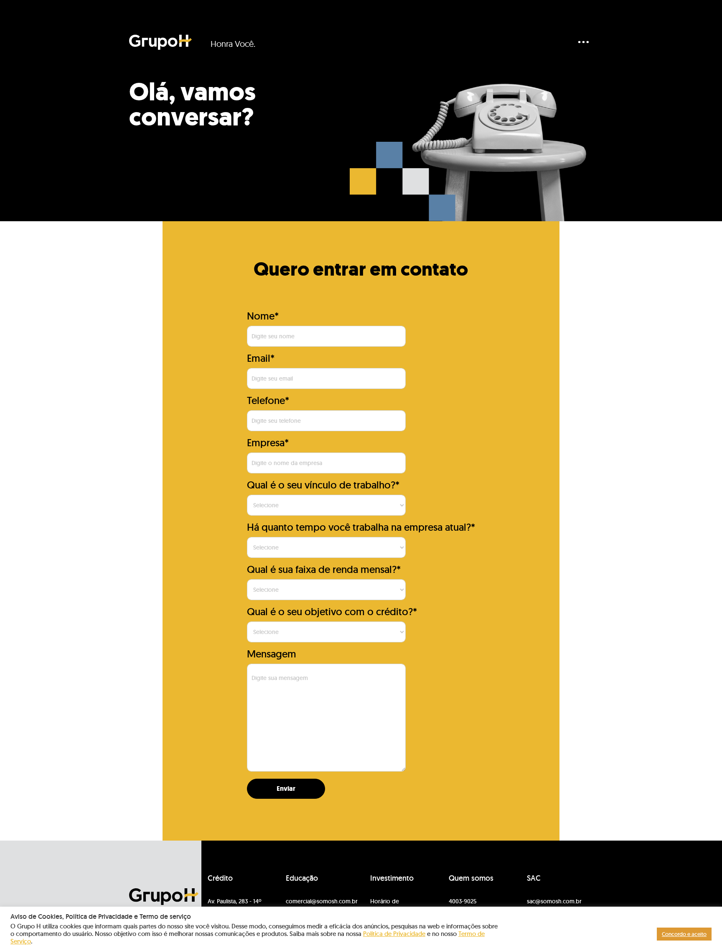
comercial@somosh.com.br (322, 901)
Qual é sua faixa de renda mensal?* (324, 569)
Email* (261, 358)
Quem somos (471, 878)
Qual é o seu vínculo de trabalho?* (323, 484)
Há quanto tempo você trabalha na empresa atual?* (361, 527)
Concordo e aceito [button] (684, 934)
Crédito (220, 878)
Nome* (263, 315)
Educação (302, 878)
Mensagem (271, 653)
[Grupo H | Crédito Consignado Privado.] (160, 42)
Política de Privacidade (394, 934)
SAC (534, 878)
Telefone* (268, 400)
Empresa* (268, 442)
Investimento (392, 878)
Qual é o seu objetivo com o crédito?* (332, 611)
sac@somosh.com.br (554, 901)
